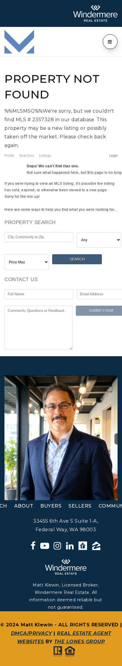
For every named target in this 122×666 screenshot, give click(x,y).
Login (113, 155)
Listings (45, 155)
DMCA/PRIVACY (31, 633)
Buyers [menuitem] (50, 506)
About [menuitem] (23, 506)
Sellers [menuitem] (80, 506)
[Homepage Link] (19, 41)
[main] (61, 206)
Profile (9, 155)
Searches (26, 155)
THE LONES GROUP (79, 641)
